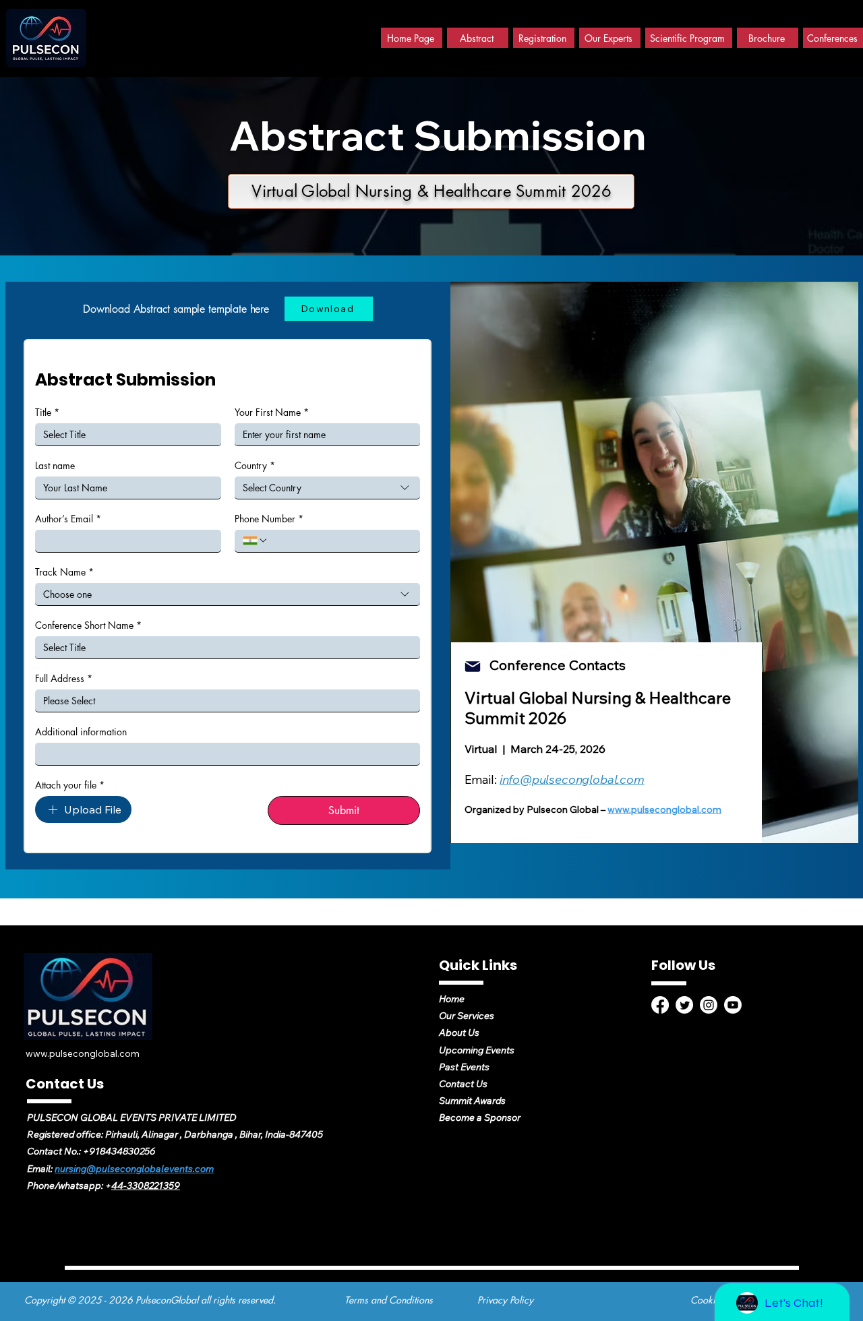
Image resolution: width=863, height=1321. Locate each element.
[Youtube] (733, 1005)
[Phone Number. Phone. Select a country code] (255, 540)
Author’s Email (68, 518)
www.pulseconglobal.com (664, 809)
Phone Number (269, 518)
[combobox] (328, 488)
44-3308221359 (145, 1185)
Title (47, 412)
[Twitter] (684, 1005)
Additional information (81, 731)
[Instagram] (708, 1005)
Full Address (63, 678)
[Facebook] (660, 1005)
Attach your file (70, 785)
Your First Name (272, 412)
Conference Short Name (88, 625)
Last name (55, 465)
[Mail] (472, 666)
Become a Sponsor (479, 1117)
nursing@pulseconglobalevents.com (134, 1169)
